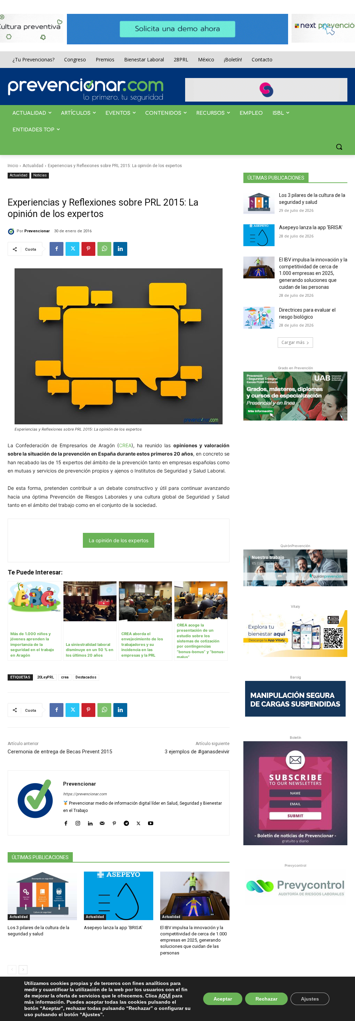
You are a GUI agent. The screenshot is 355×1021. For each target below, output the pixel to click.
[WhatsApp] (104, 249)
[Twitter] (72, 249)
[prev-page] (12, 969)
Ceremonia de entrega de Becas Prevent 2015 (60, 752)
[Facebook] (56, 249)
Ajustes (310, 999)
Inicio (13, 165)
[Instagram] (77, 821)
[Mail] (102, 821)
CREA (125, 445)
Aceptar (223, 999)
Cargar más (293, 342)
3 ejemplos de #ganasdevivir (197, 752)
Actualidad (33, 165)
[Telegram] (126, 821)
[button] (339, 146)
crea (65, 677)
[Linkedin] (120, 249)
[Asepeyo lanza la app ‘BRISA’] (118, 896)
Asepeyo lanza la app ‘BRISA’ (113, 927)
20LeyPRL (45, 677)
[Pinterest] (88, 249)
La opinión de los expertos (118, 540)
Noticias (40, 175)
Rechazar (266, 999)
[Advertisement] (295, 480)
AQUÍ (164, 995)
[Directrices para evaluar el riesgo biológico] (259, 318)
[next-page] (23, 969)
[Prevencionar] (86, 90)
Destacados (86, 677)
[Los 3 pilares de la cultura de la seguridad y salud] (42, 896)
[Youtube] (150, 821)
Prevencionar (37, 231)
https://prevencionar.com (85, 794)
